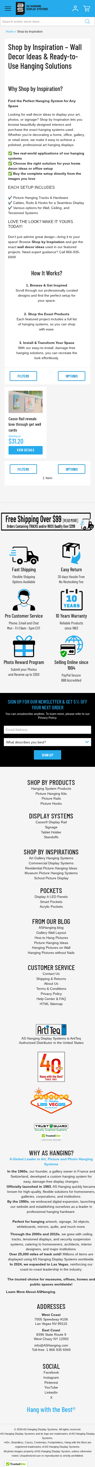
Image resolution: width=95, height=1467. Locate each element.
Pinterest (51, 1382)
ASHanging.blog (51, 927)
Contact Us (51, 974)
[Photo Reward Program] (23, 645)
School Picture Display (51, 878)
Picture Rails (51, 798)
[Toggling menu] (8, 9)
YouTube (51, 1387)
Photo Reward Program (24, 662)
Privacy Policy (47, 718)
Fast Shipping (24, 569)
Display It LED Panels (51, 897)
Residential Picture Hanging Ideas (51, 868)
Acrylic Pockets (51, 906)
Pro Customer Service (24, 616)
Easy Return (71, 569)
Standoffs (51, 837)
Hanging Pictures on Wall (51, 948)
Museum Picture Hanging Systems (51, 873)
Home (10, 31)
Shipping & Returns (51, 979)
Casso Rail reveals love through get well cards (25, 424)
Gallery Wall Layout (51, 933)
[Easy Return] (71, 553)
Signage (51, 827)
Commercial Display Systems (51, 863)
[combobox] (47, 21)
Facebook (51, 1372)
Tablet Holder (51, 832)
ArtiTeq (75, 1038)
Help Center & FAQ (51, 999)
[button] (75, 8)
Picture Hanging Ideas (51, 943)
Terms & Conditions (51, 989)
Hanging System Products (51, 788)
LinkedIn (51, 1392)
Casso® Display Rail (51, 822)
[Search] (87, 21)
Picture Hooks (51, 803)
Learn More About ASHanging (30, 1292)
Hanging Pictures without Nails (51, 953)
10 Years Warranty (71, 616)
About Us (51, 983)
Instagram (51, 1377)
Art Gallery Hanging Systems (51, 858)
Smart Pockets (51, 902)
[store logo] (32, 8)
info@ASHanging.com (51, 1345)
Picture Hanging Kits (51, 794)
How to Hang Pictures (51, 938)
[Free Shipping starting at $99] (47, 521)
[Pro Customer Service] (23, 599)
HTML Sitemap (51, 1004)
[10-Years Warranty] (71, 599)
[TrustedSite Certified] (51, 1137)
